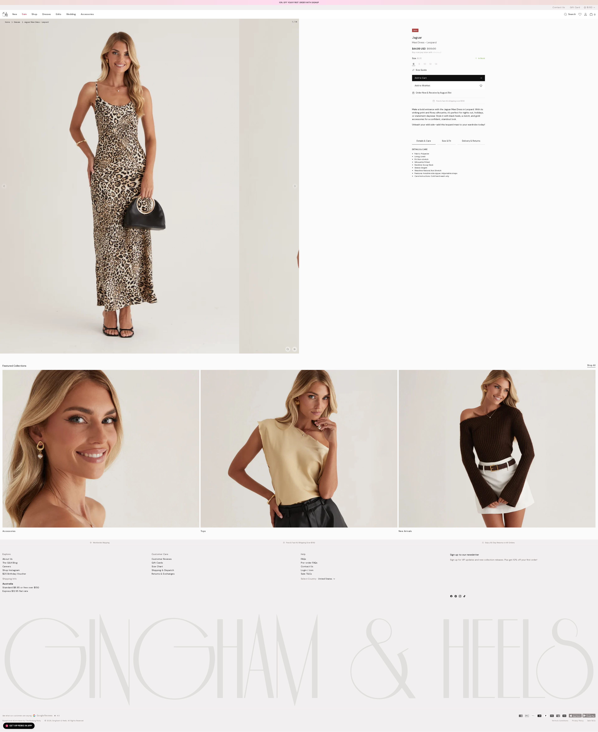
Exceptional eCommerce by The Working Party (21, 721)
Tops (203, 531)
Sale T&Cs (306, 574)
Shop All (591, 365)
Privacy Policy (578, 721)
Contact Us (559, 7)
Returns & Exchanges (163, 574)
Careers (6, 566)
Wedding (71, 14)
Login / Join (307, 570)
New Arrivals (405, 531)
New (14, 14)
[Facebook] (451, 596)
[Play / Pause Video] (294, 349)
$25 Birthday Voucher (14, 574)
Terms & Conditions (560, 721)
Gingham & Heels (59, 721)
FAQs (303, 559)
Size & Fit (446, 141)
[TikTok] (464, 596)
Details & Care (424, 141)
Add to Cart (421, 78)
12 (430, 64)
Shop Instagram (11, 570)
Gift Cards (157, 563)
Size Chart (157, 566)
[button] (448, 85)
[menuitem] (14, 14)
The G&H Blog (9, 563)
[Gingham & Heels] (299, 660)
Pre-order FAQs (309, 563)
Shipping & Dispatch (163, 570)
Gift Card (575, 7)
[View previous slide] (4, 186)
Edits (58, 14)
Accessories (87, 14)
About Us (7, 559)
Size (417, 58)
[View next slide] (294, 186)
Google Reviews (44, 715)
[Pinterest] (455, 596)
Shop (34, 14)
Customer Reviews (162, 559)
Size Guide (421, 70)
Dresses (46, 14)
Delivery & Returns (471, 141)
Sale (24, 14)
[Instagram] (460, 596)
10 (425, 64)
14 (436, 64)
